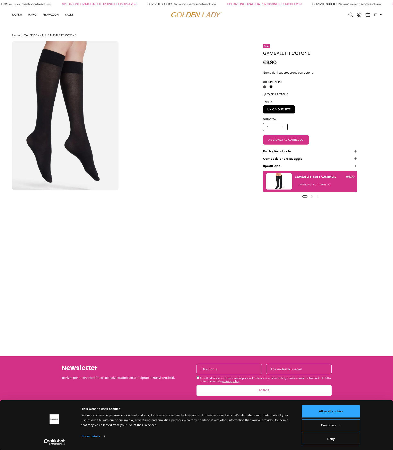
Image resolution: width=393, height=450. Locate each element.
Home (16, 35)
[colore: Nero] (271, 87)
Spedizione (271, 166)
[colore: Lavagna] (264, 87)
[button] (51, 15)
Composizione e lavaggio (283, 159)
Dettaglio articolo (277, 151)
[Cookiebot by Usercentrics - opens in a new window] (54, 442)
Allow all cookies (331, 411)
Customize (328, 425)
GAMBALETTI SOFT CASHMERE (315, 176)
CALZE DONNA (33, 35)
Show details (90, 436)
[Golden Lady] (196, 15)
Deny (331, 439)
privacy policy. (230, 381)
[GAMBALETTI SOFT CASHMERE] (279, 181)
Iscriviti (264, 390)
